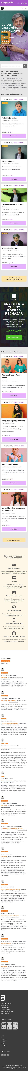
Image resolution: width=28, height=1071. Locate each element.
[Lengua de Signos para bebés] (14, 411)
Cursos (3, 1041)
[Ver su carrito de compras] (22, 8)
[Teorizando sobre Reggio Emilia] (14, 365)
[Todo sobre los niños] (14, 239)
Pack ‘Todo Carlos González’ (8, 700)
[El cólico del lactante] (14, 455)
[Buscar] (25, 66)
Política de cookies (17, 1068)
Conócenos (4, 1038)
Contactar (4, 1045)
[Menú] (26, 8)
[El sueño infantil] (14, 152)
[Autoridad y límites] (14, 108)
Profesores (4, 1039)
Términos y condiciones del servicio (11, 1067)
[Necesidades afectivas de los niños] (14, 195)
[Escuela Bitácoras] (2, 8)
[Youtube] (8, 1055)
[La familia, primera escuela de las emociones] (14, 499)
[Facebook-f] (5, 1055)
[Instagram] (2, 1055)
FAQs (3, 1043)
